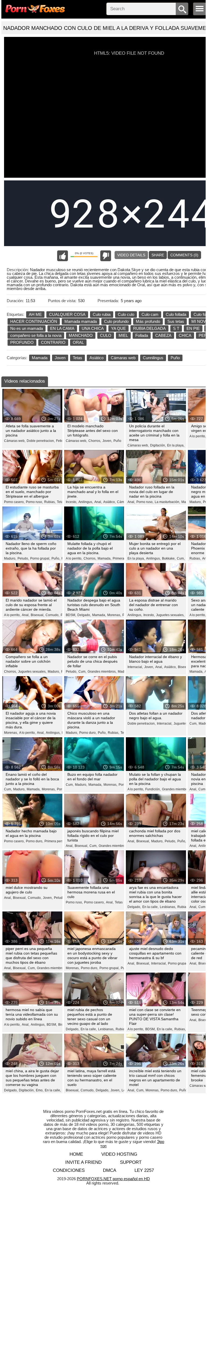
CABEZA (163, 335)
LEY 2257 (144, 1170)
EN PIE (193, 328)
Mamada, (104, 558)
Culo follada (176, 314)
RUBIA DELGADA (149, 328)
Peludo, (23, 558)
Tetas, (61, 502)
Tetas (77, 357)
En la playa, (175, 445)
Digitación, (158, 445)
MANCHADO (81, 335)
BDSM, (71, 615)
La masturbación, (167, 502)
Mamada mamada (80, 321)
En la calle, (150, 907)
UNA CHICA (93, 328)
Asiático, (109, 502)
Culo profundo (116, 321)
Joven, (107, 441)
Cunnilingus (153, 357)
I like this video (62, 255)
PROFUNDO (22, 342)
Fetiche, (62, 441)
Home (76, 1154)
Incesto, (71, 502)
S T (176, 328)
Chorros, (94, 441)
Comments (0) (184, 255)
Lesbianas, (168, 907)
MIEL (123, 335)
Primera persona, (57, 841)
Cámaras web (123, 357)
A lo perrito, (197, 436)
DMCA (109, 1170)
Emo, (39, 1090)
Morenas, (114, 615)
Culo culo (126, 314)
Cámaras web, (14, 441)
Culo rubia (102, 314)
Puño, (55, 558)
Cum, (181, 558)
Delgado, (84, 615)
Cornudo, (52, 615)
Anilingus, (85, 502)
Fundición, (153, 789)
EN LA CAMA (62, 328)
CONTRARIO (53, 342)
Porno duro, (87, 733)
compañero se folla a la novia (35, 335)
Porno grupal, (40, 558)
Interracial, (135, 667)
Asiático (96, 357)
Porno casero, (14, 502)
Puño (175, 357)
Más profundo (148, 321)
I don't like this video (105, 255)
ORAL (78, 342)
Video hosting (119, 1154)
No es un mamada (26, 328)
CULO (105, 335)
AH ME (35, 314)
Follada (141, 335)
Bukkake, (168, 558)
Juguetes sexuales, (170, 615)
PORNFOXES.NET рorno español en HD (113, 1178)
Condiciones (69, 1170)
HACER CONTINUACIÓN (33, 321)
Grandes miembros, (102, 671)
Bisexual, (37, 615)
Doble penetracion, (41, 441)
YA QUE (118, 328)
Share (157, 255)
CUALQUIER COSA (67, 314)
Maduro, (195, 502)
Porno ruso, (34, 502)
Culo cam (150, 314)
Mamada (39, 357)
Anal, (98, 502)
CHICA (185, 335)
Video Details (131, 255)
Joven (60, 357)
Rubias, (50, 502)
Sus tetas (175, 321)
